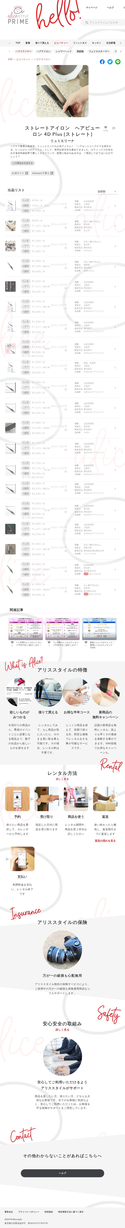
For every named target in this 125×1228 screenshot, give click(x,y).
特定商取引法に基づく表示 (71, 1212)
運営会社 (9, 1212)
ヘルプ (110, 7)
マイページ (91, 7)
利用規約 (49, 1212)
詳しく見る (62, 779)
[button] (107, 191)
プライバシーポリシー (28, 1212)
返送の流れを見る (105, 841)
